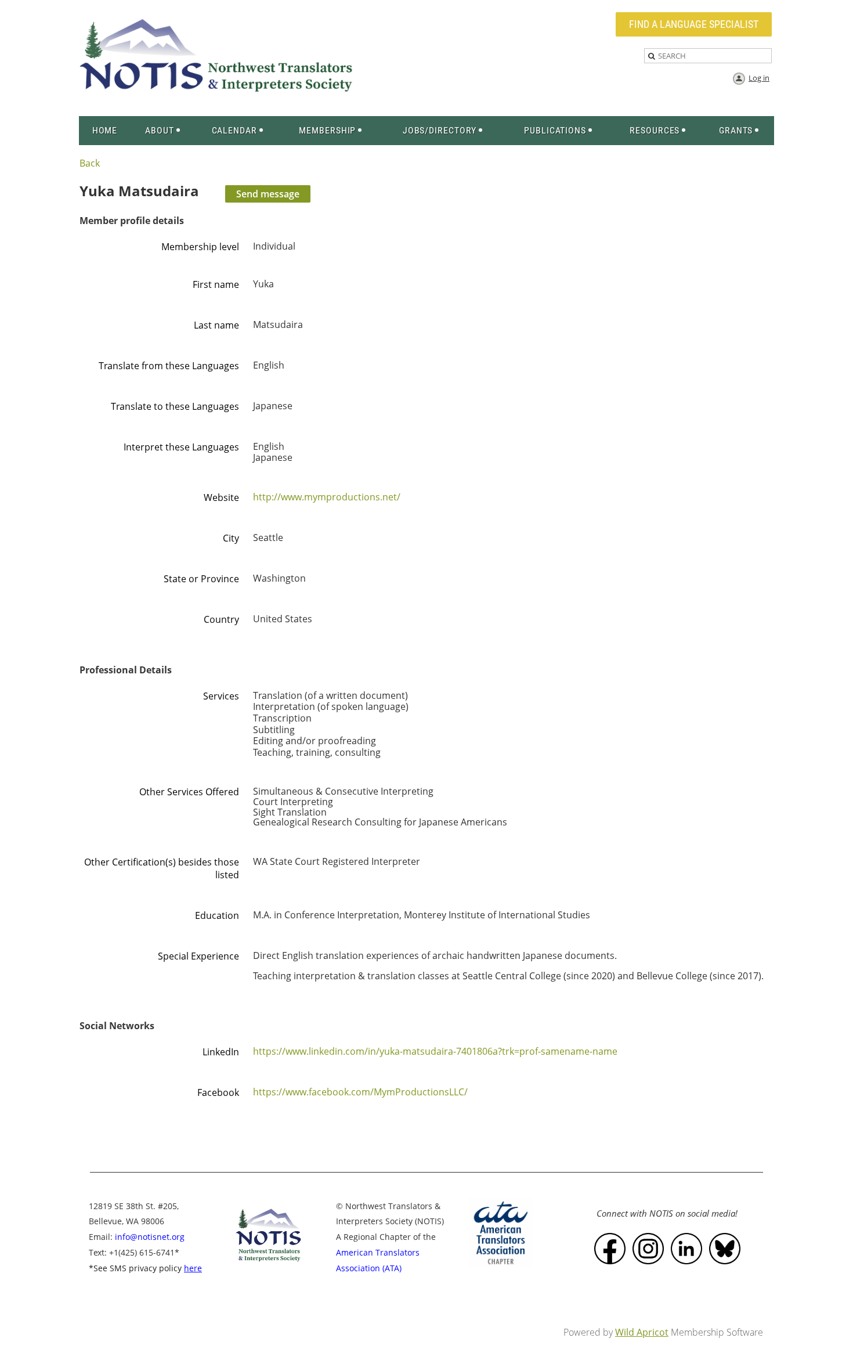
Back (89, 163)
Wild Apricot (641, 1332)
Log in (759, 78)
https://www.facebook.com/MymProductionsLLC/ (360, 1091)
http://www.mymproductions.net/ (326, 497)
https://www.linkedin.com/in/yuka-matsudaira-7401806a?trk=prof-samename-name (435, 1051)
